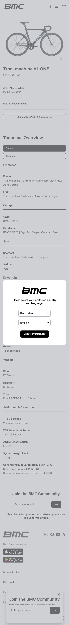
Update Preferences (34, 334)
